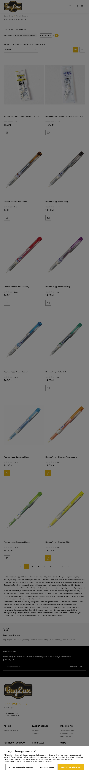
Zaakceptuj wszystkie (70, 767)
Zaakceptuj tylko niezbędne (21, 767)
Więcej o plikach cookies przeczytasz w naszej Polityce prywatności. (28, 761)
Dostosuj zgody (47, 767)
